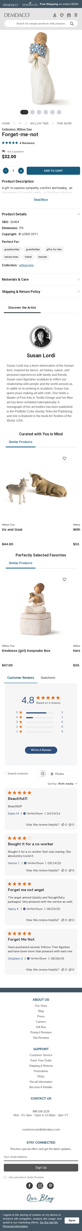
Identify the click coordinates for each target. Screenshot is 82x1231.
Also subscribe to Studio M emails (26, 1177)
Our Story (41, 1005)
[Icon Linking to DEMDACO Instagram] (40, 1185)
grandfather (33, 249)
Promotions (41, 1071)
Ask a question (15, 151)
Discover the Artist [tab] (22, 307)
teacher (42, 256)
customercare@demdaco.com (41, 1129)
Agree (71, 1220)
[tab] (24, 112)
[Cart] (69, 15)
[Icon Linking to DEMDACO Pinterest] (50, 1185)
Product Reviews (41, 1032)
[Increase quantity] (21, 171)
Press (41, 1016)
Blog (41, 1011)
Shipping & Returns (41, 1065)
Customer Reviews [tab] (20, 678)
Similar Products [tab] (20, 442)
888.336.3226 (41, 1111)
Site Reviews (41, 1037)
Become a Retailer (40, 1087)
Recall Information (41, 1081)
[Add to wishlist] (64, 458)
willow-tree (26, 265)
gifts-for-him (54, 249)
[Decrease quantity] (6, 171)
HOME (6, 123)
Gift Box (41, 1027)
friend (28, 256)
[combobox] (62, 784)
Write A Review (41, 750)
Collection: (17, 129)
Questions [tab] (48, 678)
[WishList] (62, 15)
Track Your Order (41, 1060)
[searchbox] (22, 773)
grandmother (11, 249)
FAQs (41, 1076)
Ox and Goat (12, 529)
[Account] (55, 15)
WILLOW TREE (39, 123)
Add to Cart (53, 170)
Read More (41, 199)
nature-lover (11, 256)
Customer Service (41, 1055)
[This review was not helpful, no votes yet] (70, 825)
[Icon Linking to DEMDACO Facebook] (29, 1185)
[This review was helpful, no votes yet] (63, 825)
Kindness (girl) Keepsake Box (26, 651)
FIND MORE (64, 123)
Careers (41, 1021)
